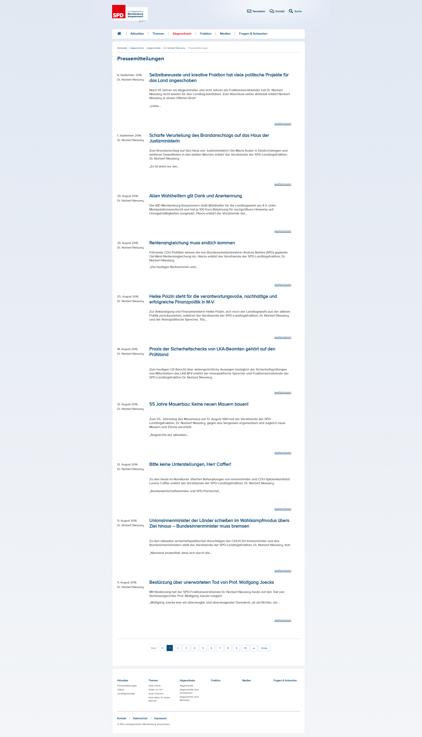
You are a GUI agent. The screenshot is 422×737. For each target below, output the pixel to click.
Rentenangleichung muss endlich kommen (192, 242)
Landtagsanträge (126, 693)
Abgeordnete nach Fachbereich (189, 691)
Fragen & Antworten (253, 33)
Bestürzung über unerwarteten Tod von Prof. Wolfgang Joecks (211, 582)
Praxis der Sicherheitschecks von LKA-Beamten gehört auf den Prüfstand (212, 351)
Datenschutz (140, 718)
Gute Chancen (156, 693)
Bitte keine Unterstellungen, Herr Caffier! (190, 464)
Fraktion (205, 33)
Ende (264, 648)
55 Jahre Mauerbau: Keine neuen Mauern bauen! (198, 404)
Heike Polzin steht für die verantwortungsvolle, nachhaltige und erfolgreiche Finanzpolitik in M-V (213, 299)
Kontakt (121, 718)
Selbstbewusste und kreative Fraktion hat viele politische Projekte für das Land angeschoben (219, 77)
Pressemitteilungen (127, 685)
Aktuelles (137, 33)
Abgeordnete (182, 33)
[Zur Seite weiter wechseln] (254, 648)
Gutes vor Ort (156, 689)
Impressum (160, 718)
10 (245, 648)
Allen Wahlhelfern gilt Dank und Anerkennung (195, 195)
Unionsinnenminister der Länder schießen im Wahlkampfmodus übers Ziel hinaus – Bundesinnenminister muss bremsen (219, 523)
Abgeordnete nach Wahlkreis (189, 698)
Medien (225, 33)
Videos (120, 689)
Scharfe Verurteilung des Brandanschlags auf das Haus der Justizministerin (209, 138)
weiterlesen (282, 123)
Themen (158, 33)
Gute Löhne (155, 685)
